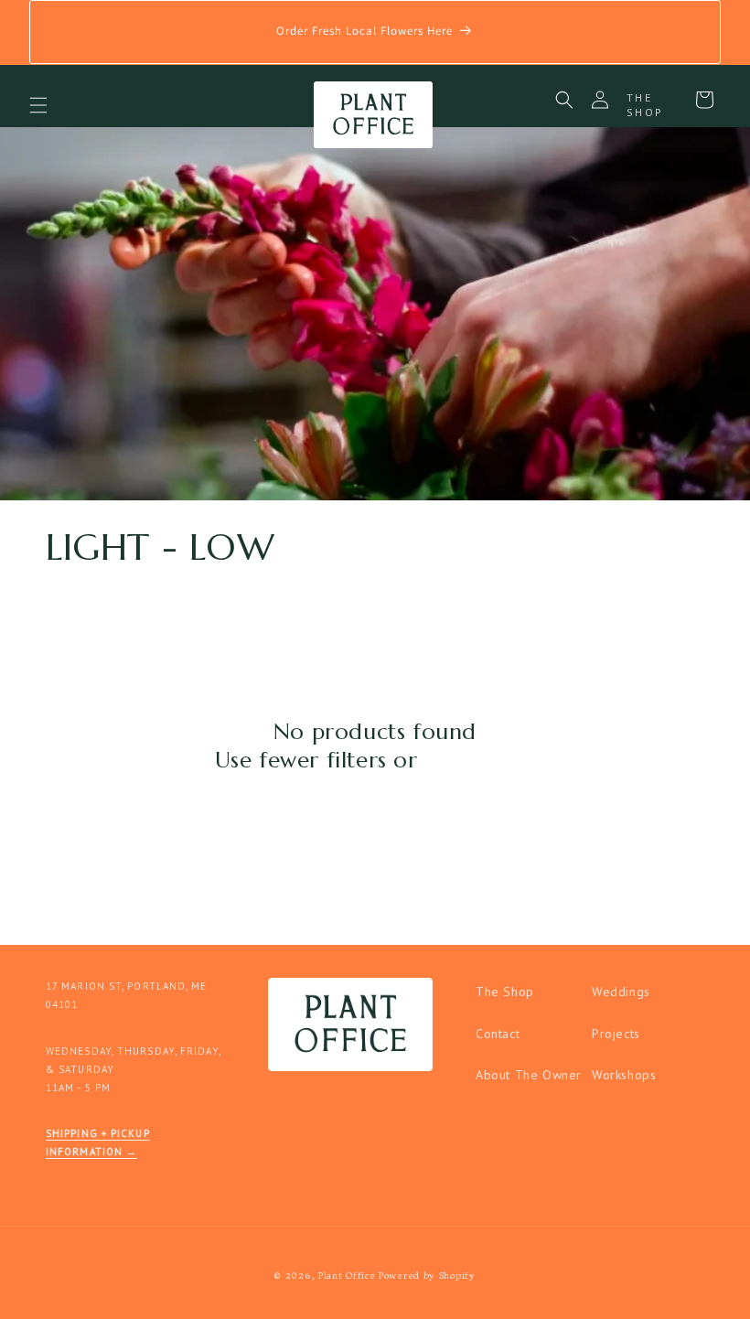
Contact (498, 1033)
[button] (38, 105)
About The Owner (529, 1075)
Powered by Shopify (427, 1276)
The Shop (505, 991)
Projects (616, 1033)
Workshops (624, 1075)
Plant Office (346, 1276)
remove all (479, 760)
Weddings (621, 991)
